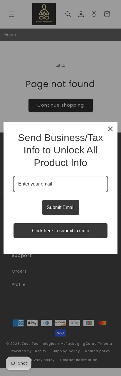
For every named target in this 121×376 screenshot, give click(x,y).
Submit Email (61, 207)
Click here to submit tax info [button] (60, 230)
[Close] (110, 129)
